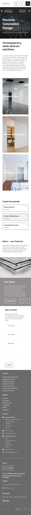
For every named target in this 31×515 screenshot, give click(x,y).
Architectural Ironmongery (10, 377)
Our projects (6, 400)
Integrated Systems (8, 390)
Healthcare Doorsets (8, 381)
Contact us (5, 409)
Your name (11, 325)
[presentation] (1, 11)
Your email (11, 334)
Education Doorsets (8, 384)
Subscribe (5, 500)
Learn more (10, 301)
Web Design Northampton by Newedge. (12, 476)
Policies (4, 407)
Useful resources (7, 403)
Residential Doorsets (8, 379)
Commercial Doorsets (8, 386)
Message (11, 343)
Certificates (5, 405)
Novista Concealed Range (9, 388)
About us (5, 398)
